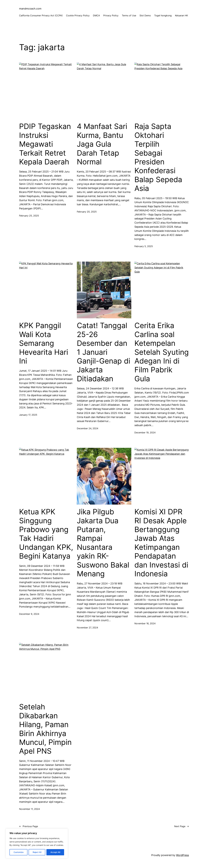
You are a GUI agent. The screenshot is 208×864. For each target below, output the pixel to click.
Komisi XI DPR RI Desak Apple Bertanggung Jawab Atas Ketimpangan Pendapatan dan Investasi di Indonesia (161, 542)
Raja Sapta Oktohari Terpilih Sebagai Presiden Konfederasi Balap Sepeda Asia (158, 157)
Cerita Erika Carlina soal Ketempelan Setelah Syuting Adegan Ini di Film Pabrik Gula (161, 352)
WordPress (182, 855)
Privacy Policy (110, 15)
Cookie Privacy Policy (78, 15)
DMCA (96, 15)
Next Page (181, 826)
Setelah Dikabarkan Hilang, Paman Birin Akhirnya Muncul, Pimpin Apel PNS (45, 728)
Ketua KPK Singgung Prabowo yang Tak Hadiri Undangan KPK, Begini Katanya (46, 533)
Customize (18, 852)
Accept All (55, 852)
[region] (37, 843)
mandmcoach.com (30, 8)
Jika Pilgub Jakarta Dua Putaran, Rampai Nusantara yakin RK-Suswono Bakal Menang (103, 542)
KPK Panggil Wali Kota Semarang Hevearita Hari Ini (43, 343)
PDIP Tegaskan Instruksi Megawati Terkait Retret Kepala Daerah (45, 144)
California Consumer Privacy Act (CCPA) (41, 15)
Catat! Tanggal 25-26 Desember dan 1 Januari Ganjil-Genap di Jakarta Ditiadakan (103, 352)
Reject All (37, 852)
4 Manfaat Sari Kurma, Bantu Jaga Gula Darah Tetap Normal (102, 144)
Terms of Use (129, 15)
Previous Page (28, 826)
